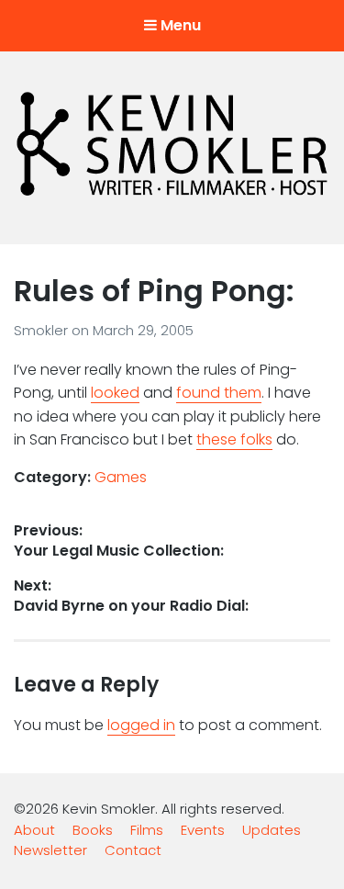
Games (120, 477)
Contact (133, 850)
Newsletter (50, 850)
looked (115, 392)
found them (218, 392)
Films (146, 829)
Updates (271, 829)
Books (92, 829)
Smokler (43, 330)
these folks (234, 439)
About (34, 829)
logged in (141, 725)
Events (203, 829)
